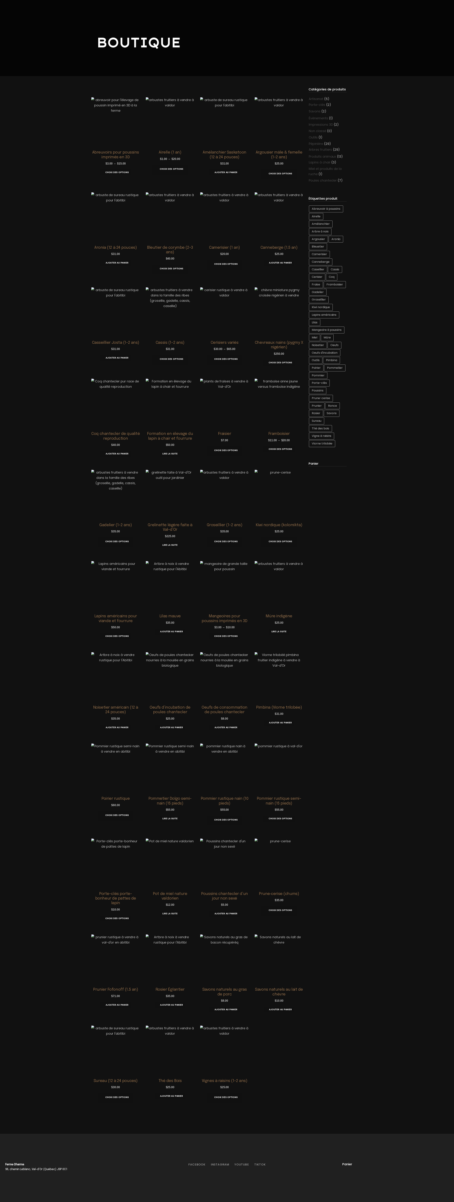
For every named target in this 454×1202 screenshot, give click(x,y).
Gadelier (318, 292)
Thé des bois (320, 428)
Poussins (317, 390)
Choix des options (117, 172)
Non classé (317, 131)
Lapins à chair (319, 162)
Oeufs (334, 345)
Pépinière (316, 143)
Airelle (316, 216)
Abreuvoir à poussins (326, 209)
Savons (314, 111)
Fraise (316, 284)
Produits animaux (322, 156)
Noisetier (318, 345)
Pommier (318, 375)
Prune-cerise (321, 398)
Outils (313, 137)
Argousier (318, 239)
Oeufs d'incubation (324, 353)
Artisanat (316, 99)
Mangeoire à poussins (327, 330)
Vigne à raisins (321, 436)
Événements (318, 118)
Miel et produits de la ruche (325, 171)
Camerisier (319, 254)
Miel (314, 337)
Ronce (332, 406)
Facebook (197, 1164)
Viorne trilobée (322, 443)
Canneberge (321, 262)
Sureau (316, 421)
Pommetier (335, 368)
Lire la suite (170, 453)
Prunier (317, 406)
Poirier (316, 368)
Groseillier (319, 299)
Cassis (335, 269)
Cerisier (317, 277)
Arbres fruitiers (320, 149)
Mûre (327, 337)
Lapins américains (324, 315)
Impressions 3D (321, 124)
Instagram (220, 1164)
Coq (331, 277)
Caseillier (318, 269)
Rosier (316, 413)
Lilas (314, 322)
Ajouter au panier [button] (226, 172)
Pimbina (331, 360)
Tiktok (260, 1164)
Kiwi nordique (321, 307)
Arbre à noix (320, 231)
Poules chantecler (323, 180)
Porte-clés (317, 104)
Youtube (241, 1164)
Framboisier (334, 284)
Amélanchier (321, 224)
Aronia (335, 239)
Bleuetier (318, 246)
